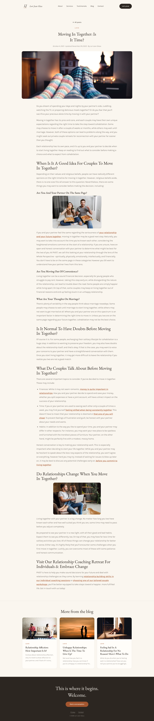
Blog (92, 6)
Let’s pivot (125, 6)
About (60, 6)
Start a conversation (77, 704)
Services (69, 6)
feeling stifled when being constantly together (89, 410)
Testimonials (82, 6)
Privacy (72, 712)
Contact (101, 6)
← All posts (77, 22)
